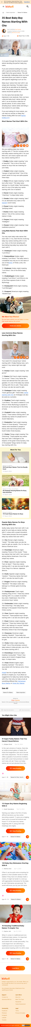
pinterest (4, 1013)
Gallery (5, 55)
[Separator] (27, 1015)
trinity (10, 263)
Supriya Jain (7, 931)
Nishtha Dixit (7, 868)
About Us (17, 997)
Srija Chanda (18, 29)
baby (12, 813)
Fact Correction (26, 710)
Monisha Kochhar (16, 32)
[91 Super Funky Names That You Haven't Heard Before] (15, 726)
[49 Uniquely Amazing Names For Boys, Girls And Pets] (15, 480)
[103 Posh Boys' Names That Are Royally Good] (15, 457)
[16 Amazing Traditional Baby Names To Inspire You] (15, 913)
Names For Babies (7, 465)
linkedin (4, 1017)
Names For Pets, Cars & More (10, 489)
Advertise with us (6, 999)
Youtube (4, 1020)
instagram (4, 1015)
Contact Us (5, 997)
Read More (27, 2)
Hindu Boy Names (18, 683)
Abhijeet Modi (8, 744)
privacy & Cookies (20, 1013)
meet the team (19, 999)
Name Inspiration (10, 12)
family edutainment (20, 1004)
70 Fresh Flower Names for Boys (13, 514)
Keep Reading (17, 768)
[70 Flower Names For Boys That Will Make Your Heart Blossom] (15, 504)
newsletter (18, 1001)
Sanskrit (4, 203)
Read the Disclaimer (9, 710)
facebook (4, 1010)
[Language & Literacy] (3, 773)
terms (17, 1010)
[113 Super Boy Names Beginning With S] (15, 791)
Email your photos (15, 326)
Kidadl (3, 12)
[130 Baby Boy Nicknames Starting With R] (15, 850)
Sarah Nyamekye (9, 809)
